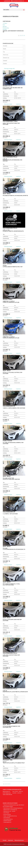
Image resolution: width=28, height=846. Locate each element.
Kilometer (5, 26)
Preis (4, 24)
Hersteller (5, 29)
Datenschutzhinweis (19, 840)
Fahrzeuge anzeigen (9, 68)
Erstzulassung (6, 27)
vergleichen (18, 104)
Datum (5, 23)
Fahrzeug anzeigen (8, 104)
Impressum (10, 840)
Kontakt (4, 840)
